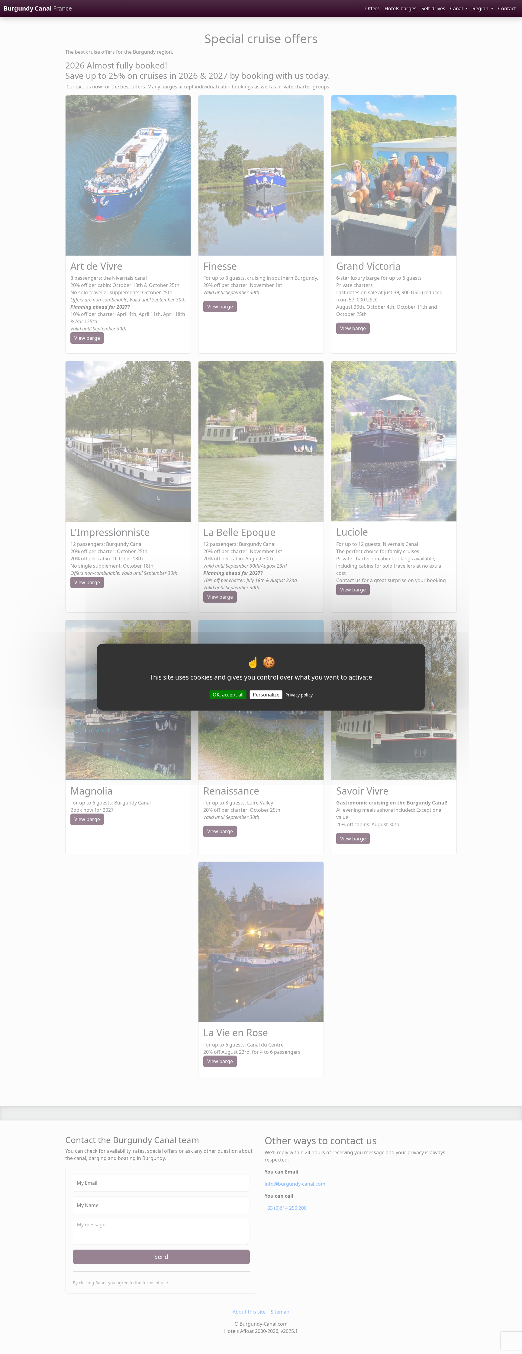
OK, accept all (228, 694)
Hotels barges (401, 8)
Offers (372, 8)
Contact (507, 8)
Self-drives (433, 8)
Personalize (266, 694)
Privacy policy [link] (299, 695)
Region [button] (481, 8)
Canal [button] (457, 8)
